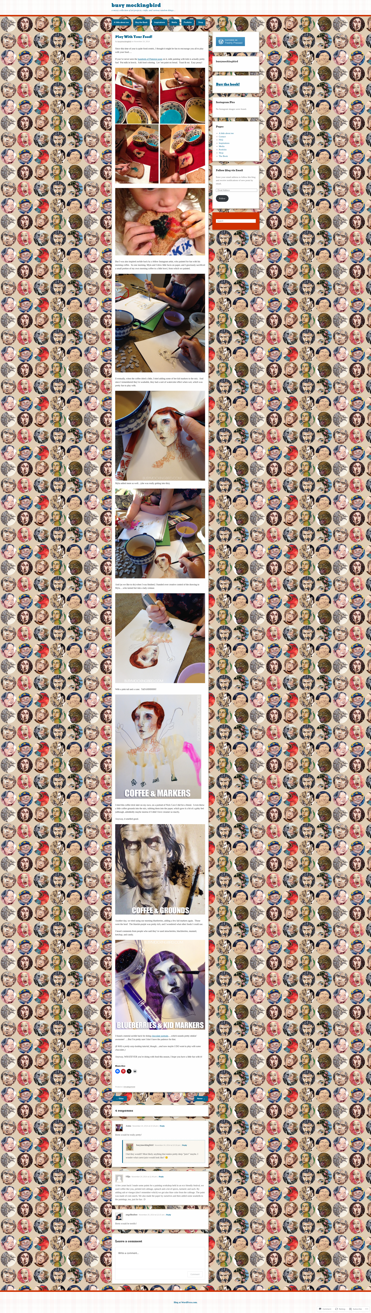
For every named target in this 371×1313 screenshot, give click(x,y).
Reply (162, 1126)
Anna (128, 1125)
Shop (200, 22)
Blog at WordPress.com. (185, 1302)
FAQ (221, 140)
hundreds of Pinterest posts (150, 59)
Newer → (201, 1098)
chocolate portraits (160, 1036)
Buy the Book (141, 22)
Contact (222, 136)
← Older (120, 1098)
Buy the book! (228, 84)
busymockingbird (124, 42)
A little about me (121, 22)
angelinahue (132, 1214)
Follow (222, 198)
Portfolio (188, 22)
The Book (223, 156)
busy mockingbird (136, 5)
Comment (195, 1274)
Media (174, 22)
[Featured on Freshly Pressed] (230, 47)
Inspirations (159, 22)
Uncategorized (129, 1087)
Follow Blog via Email (229, 170)
